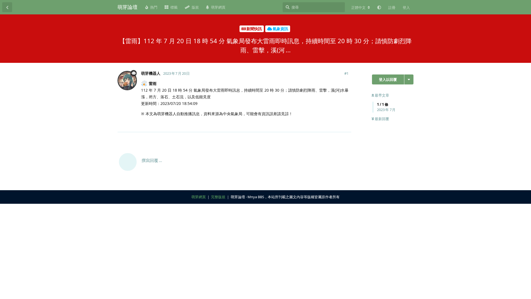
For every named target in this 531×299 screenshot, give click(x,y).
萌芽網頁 (198, 196)
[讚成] (323, 125)
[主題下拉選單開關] (408, 79)
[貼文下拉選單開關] (346, 125)
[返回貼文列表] (7, 7)
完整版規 (218, 196)
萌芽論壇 (127, 7)
